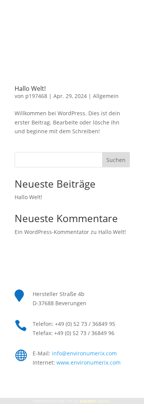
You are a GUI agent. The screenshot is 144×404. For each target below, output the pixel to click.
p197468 (36, 96)
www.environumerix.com (88, 362)
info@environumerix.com (84, 353)
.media (94, 401)
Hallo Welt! (30, 88)
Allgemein (106, 96)
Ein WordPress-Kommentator (52, 232)
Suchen (116, 160)
